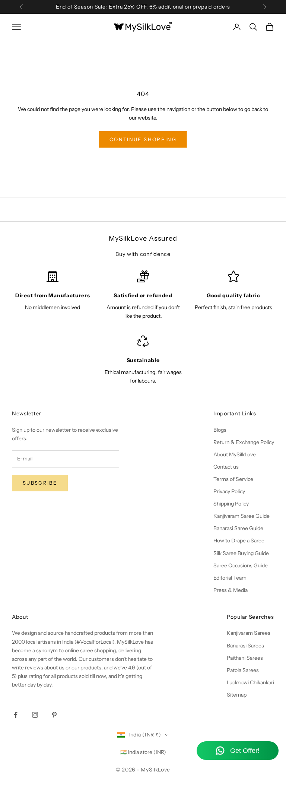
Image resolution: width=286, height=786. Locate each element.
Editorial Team (230, 577)
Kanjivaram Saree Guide (241, 516)
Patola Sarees (243, 670)
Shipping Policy (231, 503)
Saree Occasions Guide (240, 565)
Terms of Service (233, 479)
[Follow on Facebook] (15, 715)
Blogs (219, 430)
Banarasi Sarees (245, 645)
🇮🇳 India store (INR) (143, 752)
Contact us (226, 466)
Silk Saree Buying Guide (241, 553)
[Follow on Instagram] (35, 715)
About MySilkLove (234, 454)
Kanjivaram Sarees (248, 633)
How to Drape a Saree (238, 540)
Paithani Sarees (245, 658)
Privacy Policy (229, 491)
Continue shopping (143, 139)
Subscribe (40, 483)
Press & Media (230, 590)
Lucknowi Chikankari (250, 682)
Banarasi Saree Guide (238, 528)
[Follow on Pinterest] (54, 715)
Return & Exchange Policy (243, 442)
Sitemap (237, 694)
